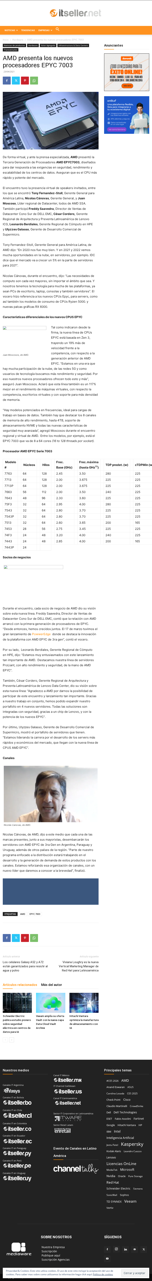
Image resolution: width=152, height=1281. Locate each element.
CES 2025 (132, 1093)
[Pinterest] (25, 81)
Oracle (121, 1176)
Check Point (113, 1099)
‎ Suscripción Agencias (55, 1259)
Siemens (138, 1188)
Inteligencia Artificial (120, 1138)
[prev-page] (5, 1039)
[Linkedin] (125, 1249)
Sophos (124, 1195)
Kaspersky (132, 1144)
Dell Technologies (125, 1112)
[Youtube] (107, 1259)
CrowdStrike (136, 1106)
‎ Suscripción (49, 1251)
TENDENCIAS (28, 30)
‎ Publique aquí (50, 1255)
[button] (57, 30)
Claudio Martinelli (116, 1106)
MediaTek (111, 1170)
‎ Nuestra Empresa (53, 1247)
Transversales (10, 49)
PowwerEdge (41, 634)
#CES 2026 (112, 1080)
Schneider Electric (118, 1188)
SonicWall (111, 1195)
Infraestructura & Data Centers (73, 45)
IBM (108, 1131)
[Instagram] (116, 1249)
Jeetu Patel (112, 1145)
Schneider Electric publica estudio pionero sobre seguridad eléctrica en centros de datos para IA (17, 1024)
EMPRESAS (43, 30)
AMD (22, 913)
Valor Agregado (48, 45)
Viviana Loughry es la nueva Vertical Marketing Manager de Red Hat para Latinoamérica (79, 966)
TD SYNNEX (114, 1201)
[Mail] (134, 1249)
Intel (117, 1131)
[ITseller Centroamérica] (76, 13)
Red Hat (112, 1182)
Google (110, 1125)
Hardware (17, 39)
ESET (109, 1118)
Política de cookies (103, 1274)
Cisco (126, 1099)
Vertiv (109, 1208)
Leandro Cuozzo (133, 1151)
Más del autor (51, 985)
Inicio (6, 39)
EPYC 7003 (34, 913)
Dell (108, 1112)
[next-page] (11, 1039)
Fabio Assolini (123, 1118)
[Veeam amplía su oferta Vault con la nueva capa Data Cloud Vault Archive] (50, 1003)
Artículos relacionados (20, 985)
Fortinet (139, 1118)
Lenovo (111, 1157)
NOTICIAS (10, 30)
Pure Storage (135, 1176)
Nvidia (110, 1176)
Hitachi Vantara (127, 1125)
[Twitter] (16, 81)
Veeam (130, 1201)
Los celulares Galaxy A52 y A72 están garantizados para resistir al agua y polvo (25, 966)
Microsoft (127, 1170)
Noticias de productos (14, 45)
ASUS (130, 1087)
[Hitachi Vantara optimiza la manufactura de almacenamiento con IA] (84, 1003)
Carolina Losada (115, 1093)
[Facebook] (7, 81)
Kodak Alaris (113, 1151)
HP (140, 1125)
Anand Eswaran (115, 1087)
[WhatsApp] (34, 81)
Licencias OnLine (121, 1163)
